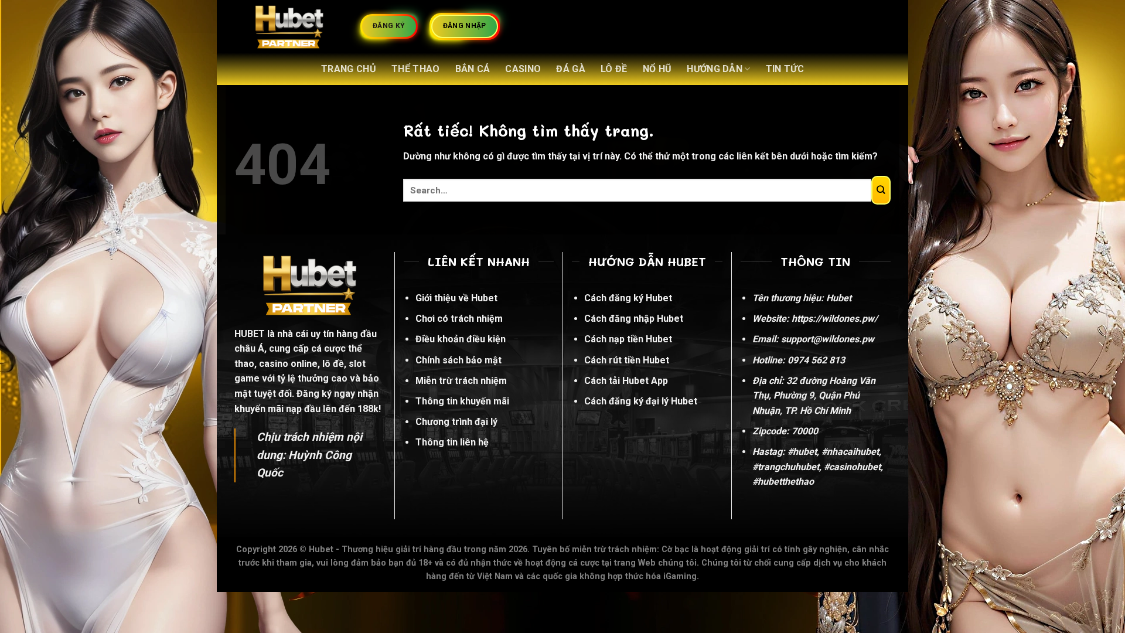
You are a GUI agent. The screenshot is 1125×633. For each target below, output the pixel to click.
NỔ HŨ (657, 68)
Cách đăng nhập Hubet (633, 318)
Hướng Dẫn (714, 68)
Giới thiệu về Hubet (456, 298)
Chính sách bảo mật (458, 360)
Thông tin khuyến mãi (462, 401)
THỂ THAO (415, 68)
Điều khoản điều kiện (460, 339)
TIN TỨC (785, 68)
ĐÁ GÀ (570, 68)
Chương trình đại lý (456, 421)
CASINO (523, 68)
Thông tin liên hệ (452, 442)
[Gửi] (881, 190)
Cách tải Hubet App (626, 380)
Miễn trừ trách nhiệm (461, 380)
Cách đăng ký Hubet (628, 298)
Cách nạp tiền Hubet (628, 339)
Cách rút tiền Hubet (626, 360)
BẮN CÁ (472, 68)
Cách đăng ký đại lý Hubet (640, 401)
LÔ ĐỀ (614, 68)
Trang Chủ (348, 68)
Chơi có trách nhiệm (459, 318)
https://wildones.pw (833, 318)
